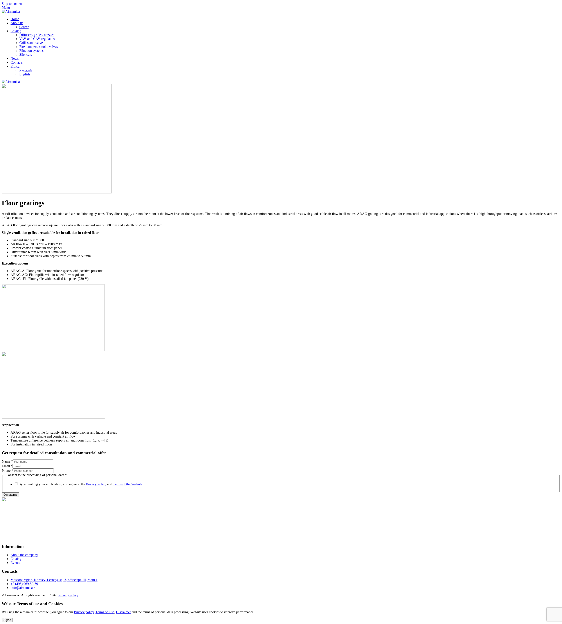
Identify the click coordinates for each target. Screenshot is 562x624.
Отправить (11, 494)
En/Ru (15, 66)
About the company (24, 555)
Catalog (16, 31)
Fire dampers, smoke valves (38, 46)
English (24, 74)
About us (17, 23)
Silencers (25, 54)
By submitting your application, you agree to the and (80, 484)
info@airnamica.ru (23, 588)
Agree (7, 620)
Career (24, 27)
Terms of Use (104, 612)
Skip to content (12, 3)
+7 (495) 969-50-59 (24, 584)
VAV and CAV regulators (37, 39)
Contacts (17, 62)
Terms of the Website (127, 484)
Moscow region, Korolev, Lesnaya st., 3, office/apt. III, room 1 (54, 580)
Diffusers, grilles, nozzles (36, 35)
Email (7, 466)
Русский (25, 70)
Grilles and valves (31, 43)
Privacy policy (68, 595)
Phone (7, 470)
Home (15, 19)
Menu (6, 7)
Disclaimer (123, 612)
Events (15, 563)
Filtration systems (31, 50)
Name (7, 461)
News (15, 58)
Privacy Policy (96, 484)
